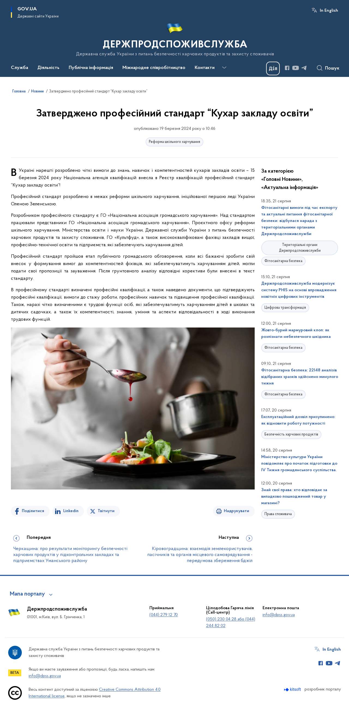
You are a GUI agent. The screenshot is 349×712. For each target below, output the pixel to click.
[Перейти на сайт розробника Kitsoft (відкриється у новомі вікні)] (293, 689)
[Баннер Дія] (273, 68)
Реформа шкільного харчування (174, 142)
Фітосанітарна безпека (283, 261)
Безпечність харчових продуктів (291, 434)
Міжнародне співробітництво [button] (153, 67)
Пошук (332, 68)
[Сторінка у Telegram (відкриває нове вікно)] (304, 68)
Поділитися (33, 511)
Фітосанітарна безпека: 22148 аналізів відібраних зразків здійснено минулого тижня (299, 377)
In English (329, 10)
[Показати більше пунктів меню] (224, 68)
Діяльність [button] (48, 67)
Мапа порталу (27, 594)
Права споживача (278, 514)
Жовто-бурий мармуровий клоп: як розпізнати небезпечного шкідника (296, 333)
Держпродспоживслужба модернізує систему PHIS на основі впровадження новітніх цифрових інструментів (298, 290)
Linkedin (71, 511)
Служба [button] (19, 67)
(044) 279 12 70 (163, 615)
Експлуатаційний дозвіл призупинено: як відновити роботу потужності (298, 420)
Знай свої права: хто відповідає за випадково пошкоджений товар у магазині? (294, 496)
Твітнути (106, 511)
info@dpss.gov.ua (279, 615)
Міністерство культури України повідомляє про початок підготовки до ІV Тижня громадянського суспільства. (299, 463)
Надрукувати (236, 511)
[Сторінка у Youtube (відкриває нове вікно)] (295, 68)
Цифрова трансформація (285, 308)
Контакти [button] (205, 67)
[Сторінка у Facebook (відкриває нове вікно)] (287, 68)
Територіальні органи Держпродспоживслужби (300, 248)
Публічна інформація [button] (91, 67)
